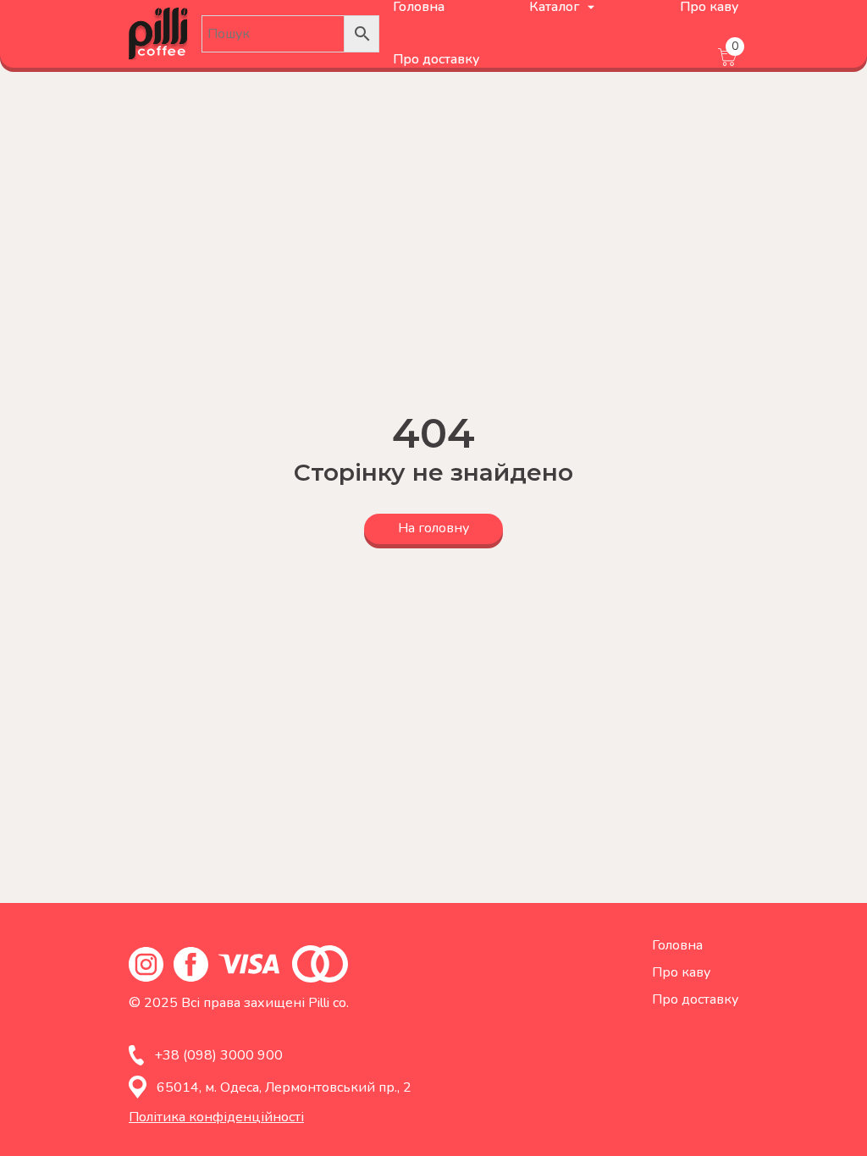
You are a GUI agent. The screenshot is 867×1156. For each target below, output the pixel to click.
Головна (677, 945)
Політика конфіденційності (216, 1117)
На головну (433, 528)
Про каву (681, 972)
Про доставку (436, 59)
